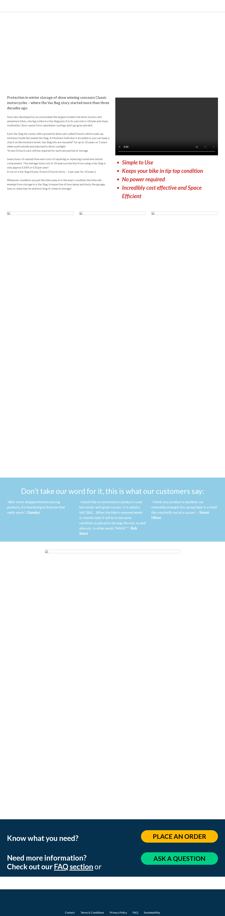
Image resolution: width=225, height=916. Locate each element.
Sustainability (152, 912)
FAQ (135, 912)
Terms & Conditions (92, 912)
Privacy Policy (118, 912)
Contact (70, 912)
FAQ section (73, 866)
